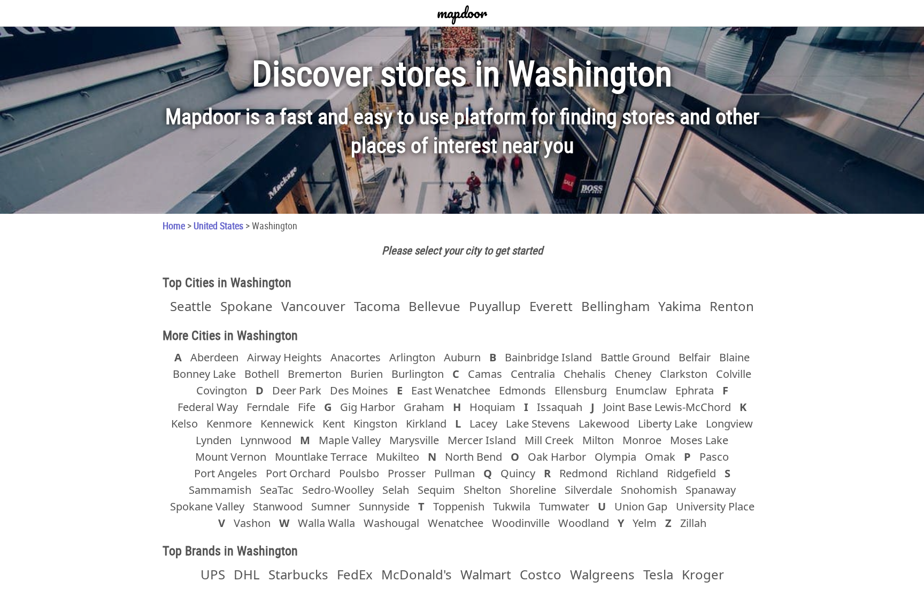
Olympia (615, 456)
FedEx (355, 574)
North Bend (473, 456)
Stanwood (278, 506)
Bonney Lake (204, 374)
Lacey (483, 423)
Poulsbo (359, 473)
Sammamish (220, 490)
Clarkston (683, 374)
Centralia (533, 374)
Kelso (184, 423)
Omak (660, 456)
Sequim (436, 490)
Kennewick (287, 423)
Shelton (482, 490)
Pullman (454, 473)
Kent (333, 423)
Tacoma (377, 306)
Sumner (330, 506)
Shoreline (533, 490)
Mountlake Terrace (321, 456)
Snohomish (649, 490)
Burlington (417, 374)
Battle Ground (635, 357)
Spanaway (711, 490)
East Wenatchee (450, 390)
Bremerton (315, 374)
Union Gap (640, 506)
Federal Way (208, 407)
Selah (395, 490)
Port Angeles (225, 473)
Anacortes (355, 357)
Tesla (658, 574)
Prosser (407, 473)
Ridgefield (691, 473)
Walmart (485, 574)
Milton (598, 440)
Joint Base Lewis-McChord (667, 407)
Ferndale (268, 407)
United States (218, 225)
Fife (306, 407)
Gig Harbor (367, 407)
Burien (366, 374)
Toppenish (458, 506)
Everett (551, 306)
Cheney (632, 374)
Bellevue (434, 306)
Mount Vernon (230, 456)
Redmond (583, 473)
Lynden (214, 440)
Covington (221, 390)
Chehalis (585, 374)
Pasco (714, 456)
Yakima (679, 306)
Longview (729, 423)
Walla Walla (326, 523)
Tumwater (564, 506)
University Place (715, 506)
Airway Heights (284, 357)
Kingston (375, 423)
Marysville (414, 440)
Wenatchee (455, 523)
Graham (424, 407)
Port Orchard (298, 473)
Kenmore (229, 423)
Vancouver (313, 306)
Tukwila (511, 506)
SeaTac (277, 490)
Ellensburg (581, 390)
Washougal (391, 523)
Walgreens (602, 574)
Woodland (583, 523)
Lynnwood (265, 440)
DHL (247, 574)
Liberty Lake (667, 423)
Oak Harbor (557, 456)
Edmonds (522, 390)
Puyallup (495, 306)
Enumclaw (641, 390)
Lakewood (604, 423)
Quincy (517, 473)
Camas (485, 374)
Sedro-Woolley (338, 490)
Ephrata (694, 390)
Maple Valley (350, 440)
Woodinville (521, 523)
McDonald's (416, 574)
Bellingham (615, 306)
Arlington (412, 357)
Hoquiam (492, 407)
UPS (213, 574)
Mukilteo (397, 456)
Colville (733, 374)
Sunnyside (384, 506)
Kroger (703, 574)
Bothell (261, 374)
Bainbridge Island (548, 357)
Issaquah (559, 407)
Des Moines (359, 390)
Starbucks (298, 574)
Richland (637, 473)
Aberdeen (214, 357)
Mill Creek (549, 440)
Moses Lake (699, 440)
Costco (540, 574)
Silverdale (588, 490)
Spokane (246, 306)
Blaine (734, 357)
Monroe (641, 440)
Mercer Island (482, 440)
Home (174, 225)
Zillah (693, 523)
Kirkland (426, 423)
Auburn (462, 357)
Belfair (695, 357)
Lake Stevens (538, 423)
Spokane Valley (207, 506)
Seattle (191, 306)
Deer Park (296, 390)
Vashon (252, 523)
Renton (732, 306)
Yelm (645, 523)
